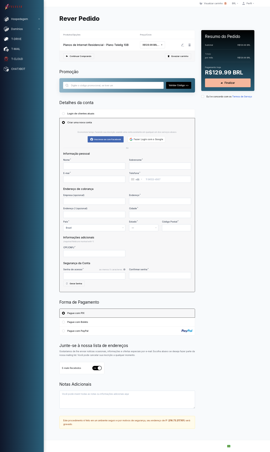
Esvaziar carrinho (179, 56)
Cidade (133, 208)
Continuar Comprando (80, 56)
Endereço (134, 195)
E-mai (66, 173)
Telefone (134, 173)
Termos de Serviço (242, 96)
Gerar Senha (76, 283)
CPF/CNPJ (68, 247)
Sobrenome (135, 160)
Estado (133, 221)
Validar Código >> (179, 85)
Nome (66, 160)
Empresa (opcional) (73, 195)
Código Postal (169, 221)
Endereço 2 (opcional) (75, 208)
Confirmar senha (138, 269)
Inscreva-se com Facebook (107, 139)
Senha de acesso (72, 269)
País (65, 221)
